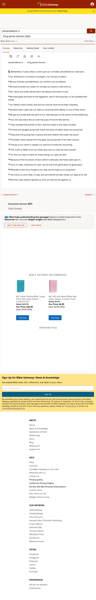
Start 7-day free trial (15, 225)
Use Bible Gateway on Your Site (44, 469)
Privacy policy (36, 479)
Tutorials (33, 465)
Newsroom (34, 446)
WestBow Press (36, 534)
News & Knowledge (38, 428)
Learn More (36, 225)
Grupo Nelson (35, 524)
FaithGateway (35, 510)
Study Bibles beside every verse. (47, 11)
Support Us (34, 449)
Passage (6, 48)
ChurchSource (36, 517)
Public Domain (15, 208)
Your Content (48, 48)
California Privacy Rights (41, 483)
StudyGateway (36, 513)
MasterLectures (36, 541)
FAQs (31, 462)
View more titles (48, 327)
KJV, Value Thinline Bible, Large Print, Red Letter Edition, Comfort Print (30, 299)
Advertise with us (37, 472)
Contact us (34, 476)
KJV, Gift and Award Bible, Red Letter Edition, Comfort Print (62, 297)
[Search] (91, 31)
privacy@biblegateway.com (13, 408)
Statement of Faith (38, 432)
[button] (92, 4)
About (32, 425)
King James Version (17, 203)
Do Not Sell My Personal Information (47, 486)
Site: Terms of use (37, 493)
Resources (18, 48)
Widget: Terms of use (39, 497)
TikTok (32, 564)
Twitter (32, 568)
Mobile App (34, 435)
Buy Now (22, 317)
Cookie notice (35, 490)
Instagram (34, 557)
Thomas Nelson (36, 530)
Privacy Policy (70, 406)
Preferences (35, 588)
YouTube (33, 571)
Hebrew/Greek (32, 48)
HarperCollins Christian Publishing (45, 520)
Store (31, 439)
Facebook (33, 554)
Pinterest (33, 561)
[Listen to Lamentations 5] (39, 56)
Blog (31, 442)
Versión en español (38, 584)
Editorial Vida (35, 527)
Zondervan (34, 537)
